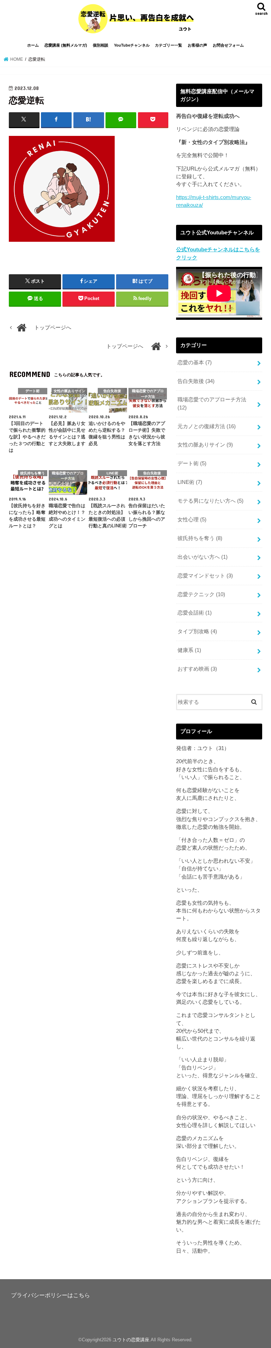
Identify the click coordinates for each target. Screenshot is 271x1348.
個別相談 (100, 45)
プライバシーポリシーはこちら (50, 1295)
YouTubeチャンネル (132, 45)
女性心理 (191, 519)
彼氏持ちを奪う (199, 538)
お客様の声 (197, 45)
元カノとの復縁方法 (206, 426)
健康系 (189, 650)
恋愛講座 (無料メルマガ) (65, 45)
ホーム (33, 45)
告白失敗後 (196, 381)
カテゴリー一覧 (168, 45)
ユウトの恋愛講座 (131, 1339)
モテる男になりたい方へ (210, 501)
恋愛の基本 (194, 362)
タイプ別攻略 (197, 631)
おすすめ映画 (197, 669)
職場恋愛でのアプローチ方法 (211, 403)
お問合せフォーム (228, 45)
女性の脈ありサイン (205, 445)
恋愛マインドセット (205, 576)
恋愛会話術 (194, 613)
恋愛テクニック (201, 594)
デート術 (191, 463)
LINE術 (189, 482)
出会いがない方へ (202, 557)
